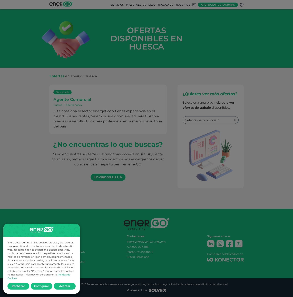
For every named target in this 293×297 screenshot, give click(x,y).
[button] (146, 148)
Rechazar (18, 286)
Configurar (41, 286)
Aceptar (64, 286)
